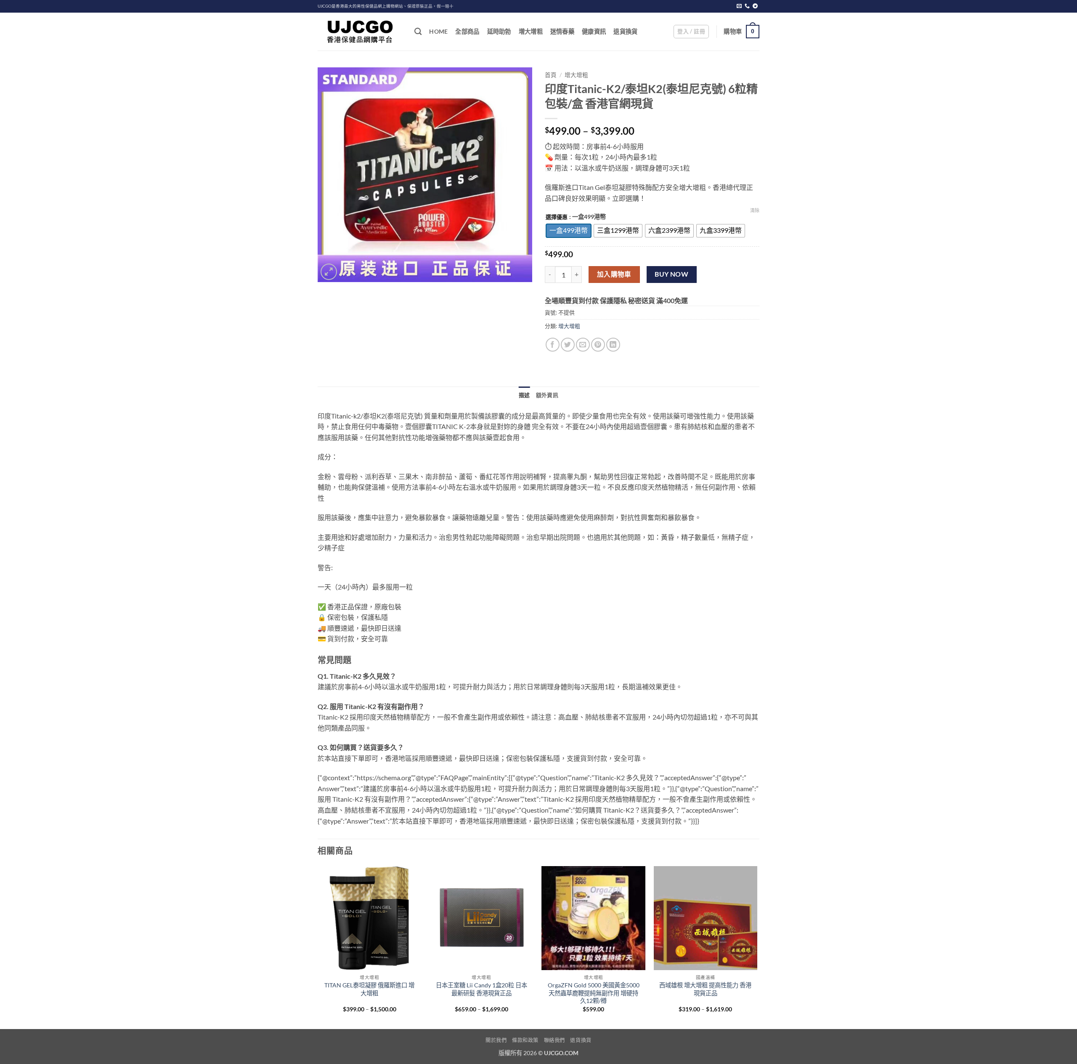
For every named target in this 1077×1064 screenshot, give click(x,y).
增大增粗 (531, 31)
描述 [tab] (524, 395)
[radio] (568, 230)
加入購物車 (614, 274)
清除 (754, 210)
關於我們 (496, 1040)
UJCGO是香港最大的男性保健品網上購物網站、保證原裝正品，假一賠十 (386, 6)
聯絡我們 (554, 1040)
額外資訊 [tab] (547, 395)
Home (438, 31)
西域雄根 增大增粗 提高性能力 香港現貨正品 (705, 989)
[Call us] (747, 6)
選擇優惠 (557, 217)
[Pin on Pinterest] (598, 345)
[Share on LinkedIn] (613, 345)
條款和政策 (525, 1040)
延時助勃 (499, 31)
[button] (691, 31)
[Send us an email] (739, 6)
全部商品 (467, 31)
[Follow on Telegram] (755, 6)
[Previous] (318, 946)
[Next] (757, 946)
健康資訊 (594, 31)
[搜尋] (418, 31)
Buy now (671, 274)
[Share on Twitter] (568, 345)
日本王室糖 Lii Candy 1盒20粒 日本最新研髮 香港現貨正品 (481, 989)
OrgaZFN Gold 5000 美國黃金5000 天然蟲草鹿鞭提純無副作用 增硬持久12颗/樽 (593, 992)
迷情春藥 (562, 31)
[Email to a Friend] (583, 345)
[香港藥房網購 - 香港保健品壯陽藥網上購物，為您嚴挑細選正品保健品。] (360, 31)
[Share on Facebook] (553, 345)
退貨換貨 (625, 31)
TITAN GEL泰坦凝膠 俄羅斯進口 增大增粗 (369, 989)
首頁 (551, 75)
